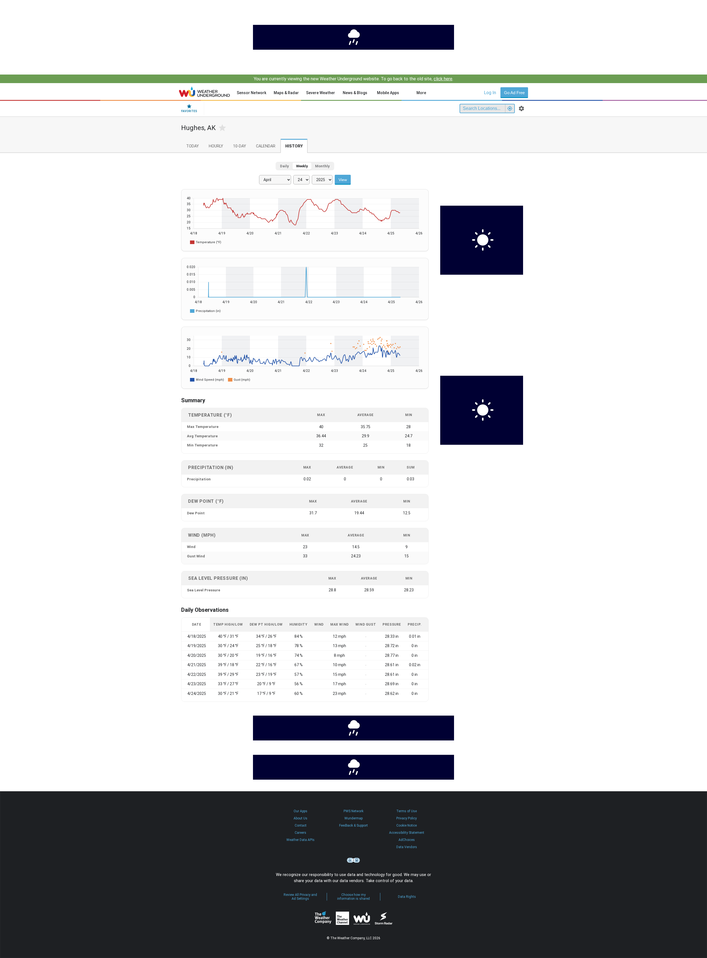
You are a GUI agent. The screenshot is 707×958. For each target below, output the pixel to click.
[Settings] (521, 108)
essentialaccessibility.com (353, 860)
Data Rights (407, 897)
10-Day (239, 146)
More (421, 93)
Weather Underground (362, 918)
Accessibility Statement (406, 833)
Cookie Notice (406, 825)
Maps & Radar (286, 93)
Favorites (189, 111)
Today (192, 146)
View (343, 180)
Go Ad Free (514, 92)
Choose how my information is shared (353, 897)
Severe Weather (320, 93)
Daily (284, 166)
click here (443, 78)
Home (204, 91)
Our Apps (300, 811)
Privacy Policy (406, 818)
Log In (490, 92)
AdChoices (407, 840)
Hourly (216, 146)
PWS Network (353, 811)
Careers (300, 833)
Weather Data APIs (300, 840)
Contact (301, 825)
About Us (300, 818)
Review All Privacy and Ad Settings (300, 897)
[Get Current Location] (509, 108)
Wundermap (353, 818)
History (294, 146)
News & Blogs (355, 93)
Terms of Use (406, 811)
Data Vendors (406, 847)
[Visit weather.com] (353, 37)
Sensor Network (251, 93)
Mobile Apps (388, 93)
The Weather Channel (342, 918)
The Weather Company (323, 918)
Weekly (302, 166)
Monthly (322, 166)
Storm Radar (383, 918)
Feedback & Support (353, 825)
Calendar (265, 146)
